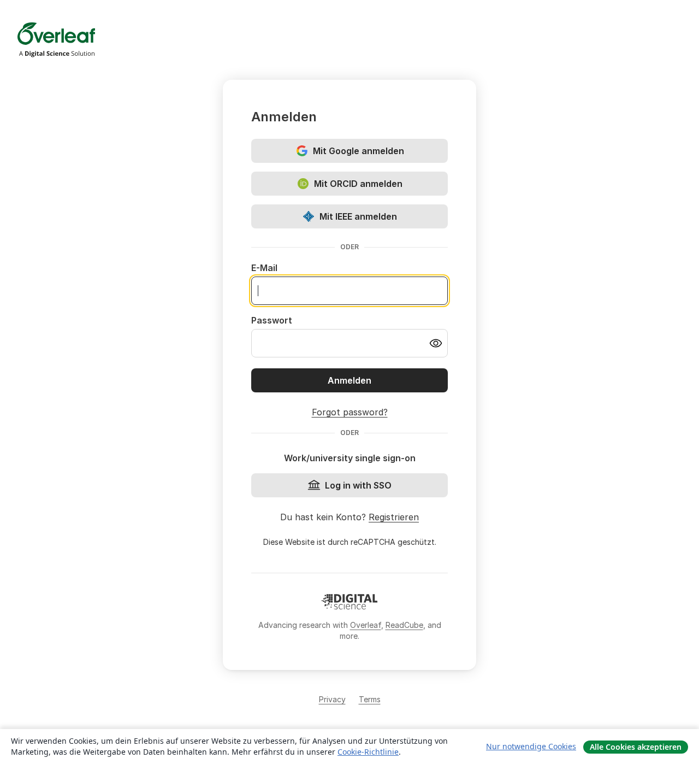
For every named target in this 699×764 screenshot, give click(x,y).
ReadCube (404, 625)
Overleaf (365, 625)
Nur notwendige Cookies (531, 746)
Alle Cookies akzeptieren (636, 747)
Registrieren (394, 517)
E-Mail (264, 267)
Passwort (271, 320)
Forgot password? (350, 412)
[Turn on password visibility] (436, 343)
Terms (370, 699)
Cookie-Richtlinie (368, 752)
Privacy (332, 699)
